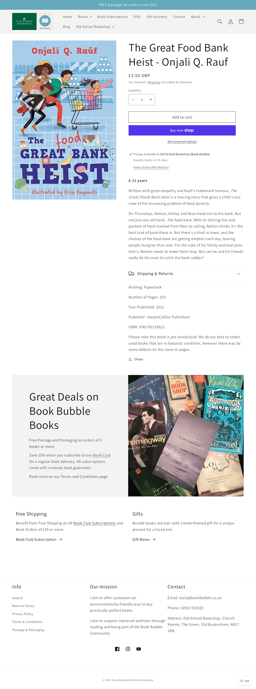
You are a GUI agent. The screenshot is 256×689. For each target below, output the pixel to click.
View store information (151, 167)
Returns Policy (23, 605)
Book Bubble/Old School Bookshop (132, 680)
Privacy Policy (22, 613)
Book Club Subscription (36, 539)
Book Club (101, 455)
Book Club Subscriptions (94, 523)
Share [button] (138, 359)
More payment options (182, 141)
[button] (84, 16)
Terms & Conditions (27, 621)
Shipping (154, 82)
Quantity (135, 90)
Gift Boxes (141, 539)
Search (17, 598)
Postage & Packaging (28, 629)
